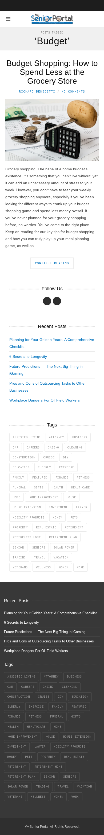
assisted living (27, 437)
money (57, 517)
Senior (18, 547)
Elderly (44, 467)
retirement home (27, 537)
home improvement (43, 497)
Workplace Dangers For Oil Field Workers (44, 400)
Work (80, 567)
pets (74, 517)
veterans (20, 567)
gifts (38, 487)
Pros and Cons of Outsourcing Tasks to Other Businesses (49, 641)
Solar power (64, 547)
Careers (33, 447)
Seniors (38, 547)
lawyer (81, 507)
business (79, 437)
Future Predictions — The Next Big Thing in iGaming (44, 632)
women (64, 567)
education (21, 467)
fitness (83, 477)
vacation (61, 557)
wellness (43, 567)
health (57, 487)
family (18, 477)
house (71, 497)
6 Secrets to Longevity (28, 356)
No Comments (73, 91)
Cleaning (74, 447)
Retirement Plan (63, 537)
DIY (66, 457)
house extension (27, 507)
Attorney (56, 437)
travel (39, 557)
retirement (74, 527)
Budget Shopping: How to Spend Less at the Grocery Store (52, 72)
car (15, 447)
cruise (49, 457)
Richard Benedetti (37, 91)
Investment (58, 507)
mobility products (29, 517)
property (20, 527)
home (16, 497)
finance (62, 477)
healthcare (80, 487)
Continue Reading (52, 263)
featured (39, 477)
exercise (66, 467)
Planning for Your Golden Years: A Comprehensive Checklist (50, 613)
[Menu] (8, 19)
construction (24, 457)
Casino (53, 447)
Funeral (19, 487)
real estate (46, 527)
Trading (19, 557)
